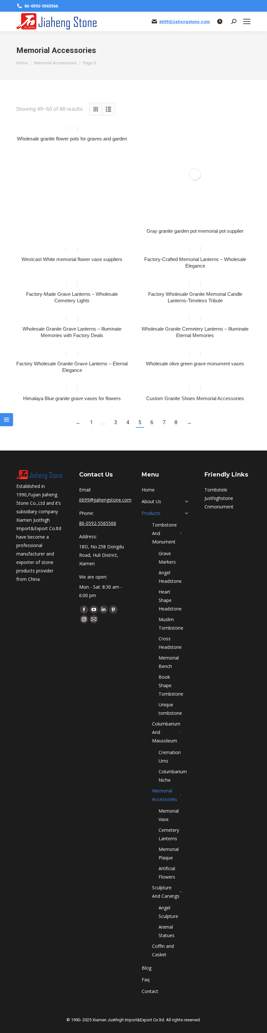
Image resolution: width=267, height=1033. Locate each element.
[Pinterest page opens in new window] (113, 609)
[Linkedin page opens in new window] (103, 609)
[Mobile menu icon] (247, 21)
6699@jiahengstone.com (184, 21)
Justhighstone (218, 498)
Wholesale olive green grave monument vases (195, 363)
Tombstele (215, 490)
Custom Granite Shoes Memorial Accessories (195, 398)
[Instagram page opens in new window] (84, 619)
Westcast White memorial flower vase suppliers (71, 259)
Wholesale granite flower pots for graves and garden (72, 138)
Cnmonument (218, 506)
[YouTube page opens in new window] (94, 609)
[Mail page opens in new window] (94, 619)
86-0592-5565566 (41, 6)
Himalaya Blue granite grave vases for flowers (72, 398)
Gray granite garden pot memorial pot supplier (195, 231)
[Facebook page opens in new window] (84, 609)
